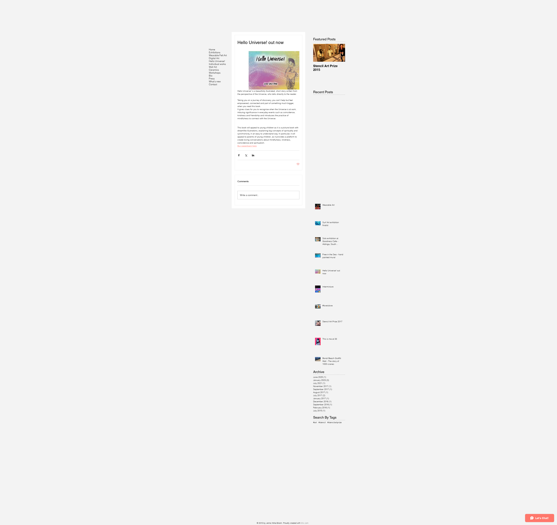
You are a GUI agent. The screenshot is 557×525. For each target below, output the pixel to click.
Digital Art (214, 58)
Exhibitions (214, 52)
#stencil (322, 422)
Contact (213, 84)
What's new (215, 81)
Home (212, 49)
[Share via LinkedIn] (253, 155)
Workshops (214, 72)
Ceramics (214, 69)
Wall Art (213, 66)
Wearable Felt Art (218, 55)
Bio (210, 75)
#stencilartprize (334, 422)
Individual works (217, 64)
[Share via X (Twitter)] (246, 155)
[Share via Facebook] (238, 155)
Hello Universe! (217, 61)
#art (315, 422)
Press (212, 78)
